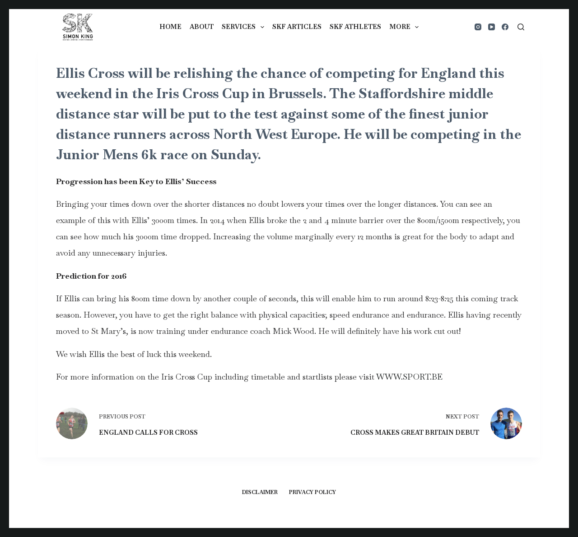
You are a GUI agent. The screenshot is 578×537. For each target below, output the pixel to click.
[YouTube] (491, 27)
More (399, 27)
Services (239, 27)
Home (170, 27)
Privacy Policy (312, 492)
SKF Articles (297, 27)
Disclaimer (260, 492)
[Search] (520, 27)
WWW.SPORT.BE (409, 376)
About (202, 27)
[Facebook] (505, 27)
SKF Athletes (355, 27)
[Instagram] (478, 27)
